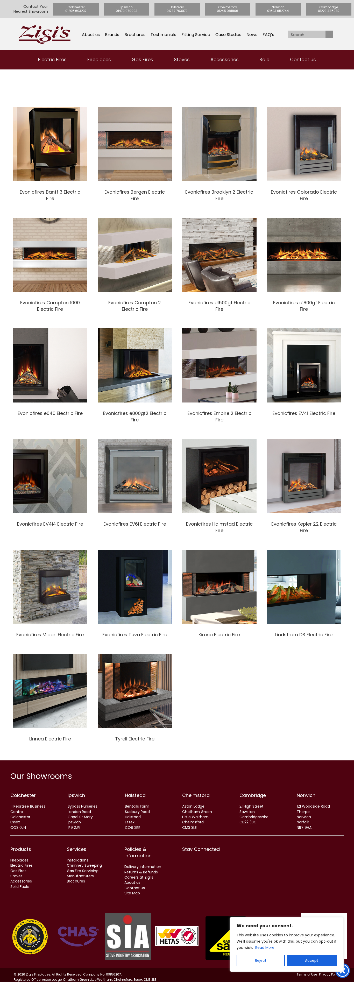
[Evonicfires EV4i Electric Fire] (304, 378)
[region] (287, 944)
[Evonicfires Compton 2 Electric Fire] (135, 267)
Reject (260, 960)
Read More (264, 947)
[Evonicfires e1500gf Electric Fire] (219, 267)
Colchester (23, 795)
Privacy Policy (329, 974)
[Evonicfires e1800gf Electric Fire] (304, 267)
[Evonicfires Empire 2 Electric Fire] (219, 378)
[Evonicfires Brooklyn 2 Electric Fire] (219, 156)
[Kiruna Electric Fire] (219, 596)
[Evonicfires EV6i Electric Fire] (135, 488)
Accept (311, 960)
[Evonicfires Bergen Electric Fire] (135, 156)
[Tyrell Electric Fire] (135, 699)
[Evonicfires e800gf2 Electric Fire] (135, 378)
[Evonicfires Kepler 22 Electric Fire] (304, 488)
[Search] (329, 34)
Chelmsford (196, 795)
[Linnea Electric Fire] (50, 699)
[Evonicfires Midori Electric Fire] (50, 596)
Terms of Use (307, 974)
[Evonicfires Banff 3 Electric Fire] (50, 156)
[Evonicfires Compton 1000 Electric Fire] (50, 267)
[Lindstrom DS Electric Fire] (304, 596)
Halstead (135, 795)
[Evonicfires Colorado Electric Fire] (304, 156)
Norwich (306, 795)
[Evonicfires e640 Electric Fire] (50, 378)
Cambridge (252, 795)
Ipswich (76, 795)
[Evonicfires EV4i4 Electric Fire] (50, 488)
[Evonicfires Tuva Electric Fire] (135, 596)
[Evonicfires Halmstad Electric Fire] (219, 488)
